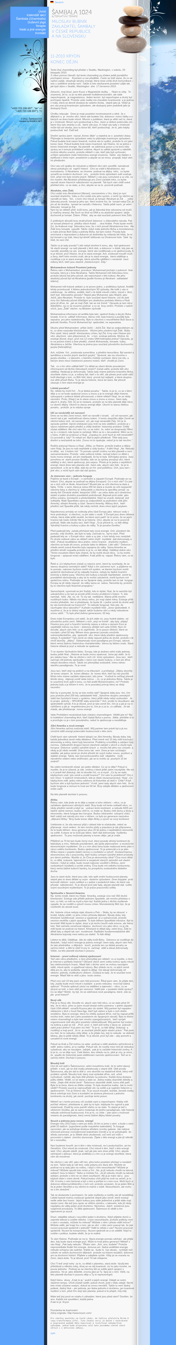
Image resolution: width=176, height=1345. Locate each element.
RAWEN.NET (36, 121)
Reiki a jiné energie (32, 29)
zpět (53, 1333)
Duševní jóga (37, 22)
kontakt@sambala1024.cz (28, 113)
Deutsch (59, 2)
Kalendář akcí (36, 15)
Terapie (41, 26)
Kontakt (40, 33)
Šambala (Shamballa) (31, 18)
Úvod (42, 11)
